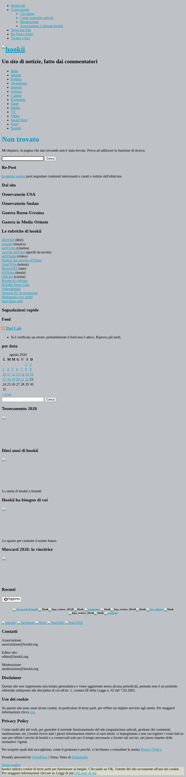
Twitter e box (20, 38)
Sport (15, 104)
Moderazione (29, 22)
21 (22, 379)
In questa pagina (13, 176)
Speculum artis (12, 301)
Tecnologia (19, 83)
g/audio (7, 244)
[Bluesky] (9, 623)
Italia (14, 71)
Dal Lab (14, 328)
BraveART (10, 268)
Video (15, 116)
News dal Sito (21, 30)
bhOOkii (8, 240)
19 (13, 379)
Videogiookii (11, 289)
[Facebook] (25, 623)
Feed (14, 124)
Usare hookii (20, 10)
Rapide (16, 128)
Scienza (16, 91)
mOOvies (9, 248)
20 (18, 379)
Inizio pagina (11, 765)
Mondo (16, 75)
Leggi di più (87, 773)
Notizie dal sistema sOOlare (22, 260)
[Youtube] (55, 623)
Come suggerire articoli (36, 18)
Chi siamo (27, 14)
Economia (18, 100)
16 (31, 374)
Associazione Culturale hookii (41, 26)
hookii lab (18, 5)
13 (18, 374)
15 (27, 374)
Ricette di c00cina (14, 281)
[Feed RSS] (74, 623)
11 (8, 374)
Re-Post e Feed (22, 34)
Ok (76, 773)
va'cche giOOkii (13, 252)
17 (4, 379)
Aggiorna (14, 598)
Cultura (16, 95)
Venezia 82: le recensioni (19, 293)
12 (13, 374)
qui (32, 712)
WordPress (39, 757)
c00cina (7, 277)
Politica (16, 79)
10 (4, 374)
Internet (16, 87)
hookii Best (19, 120)
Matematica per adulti (17, 297)
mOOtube (9, 256)
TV (13, 112)
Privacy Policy (151, 749)
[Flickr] (40, 623)
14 (22, 374)
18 (9, 379)
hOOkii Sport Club (15, 285)
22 (27, 379)
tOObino (8, 272)
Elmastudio (80, 757)
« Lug (6, 394)
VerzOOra (9, 264)
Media (15, 108)
